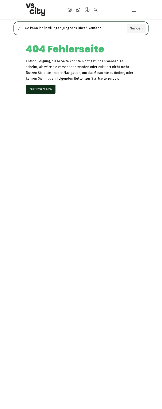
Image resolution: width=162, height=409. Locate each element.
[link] (43, 9)
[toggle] (133, 10)
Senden (136, 28)
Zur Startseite (40, 89)
